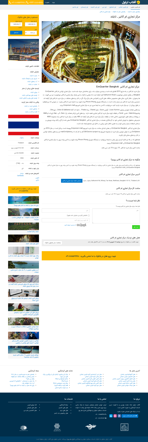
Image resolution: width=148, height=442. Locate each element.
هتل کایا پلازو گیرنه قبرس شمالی (92, 381)
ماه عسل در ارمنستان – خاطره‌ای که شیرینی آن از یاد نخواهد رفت (22, 382)
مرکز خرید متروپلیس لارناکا (60, 383)
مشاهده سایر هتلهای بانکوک (53, 243)
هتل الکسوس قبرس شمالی (127, 376)
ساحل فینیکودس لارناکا (61, 379)
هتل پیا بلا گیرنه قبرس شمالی (127, 381)
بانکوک (22, 138)
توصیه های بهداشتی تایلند (29, 95)
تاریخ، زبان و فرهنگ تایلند (29, 78)
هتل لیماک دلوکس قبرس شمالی (126, 385)
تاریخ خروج (18, 21)
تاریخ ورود (34, 21)
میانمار (22, 173)
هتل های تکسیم (63, 408)
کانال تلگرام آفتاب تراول (129, 416)
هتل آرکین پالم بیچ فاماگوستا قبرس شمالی (90, 383)
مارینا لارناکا (65, 381)
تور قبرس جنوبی (135, 7)
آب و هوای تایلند (32, 81)
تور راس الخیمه (95, 7)
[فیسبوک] (119, 416)
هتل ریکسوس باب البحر (61, 413)
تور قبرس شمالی (123, 7)
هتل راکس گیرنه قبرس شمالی (93, 376)
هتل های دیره (64, 410)
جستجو (16, 33)
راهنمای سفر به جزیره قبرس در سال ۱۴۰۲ (22, 374)
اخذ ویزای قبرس (32, 405)
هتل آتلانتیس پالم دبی (30, 410)
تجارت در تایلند (32, 84)
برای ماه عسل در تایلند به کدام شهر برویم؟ (22, 385)
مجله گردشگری (64, 405)
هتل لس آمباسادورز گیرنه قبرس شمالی (91, 374)
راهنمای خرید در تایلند (30, 106)
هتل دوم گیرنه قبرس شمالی (94, 385)
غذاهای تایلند (33, 109)
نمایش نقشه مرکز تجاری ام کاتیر (72, 181)
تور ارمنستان (84, 7)
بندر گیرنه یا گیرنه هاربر (61, 388)
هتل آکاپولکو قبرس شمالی (127, 374)
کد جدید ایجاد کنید (70, 225)
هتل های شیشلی (32, 408)
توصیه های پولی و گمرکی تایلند (28, 98)
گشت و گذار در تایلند (31, 112)
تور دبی (104, 7)
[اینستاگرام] (115, 416)
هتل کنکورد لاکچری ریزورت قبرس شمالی (124, 379)
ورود (53, 2)
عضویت (47, 2)
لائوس (37, 178)
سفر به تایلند (33, 76)
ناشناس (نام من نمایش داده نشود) (77, 215)
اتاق (36, 30)
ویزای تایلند (33, 92)
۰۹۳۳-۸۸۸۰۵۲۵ (36, 2)
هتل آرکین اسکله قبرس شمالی (126, 383)
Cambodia (20, 176)
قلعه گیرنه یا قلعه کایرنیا (61, 385)
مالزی (37, 180)
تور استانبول (112, 7)
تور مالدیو (75, 7)
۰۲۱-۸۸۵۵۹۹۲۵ (18, 2)
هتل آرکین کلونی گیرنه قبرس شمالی (92, 379)
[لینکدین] (111, 416)
